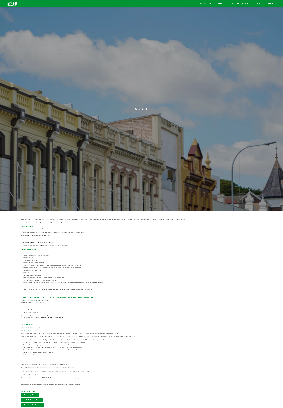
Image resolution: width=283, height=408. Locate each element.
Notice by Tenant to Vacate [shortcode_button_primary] (32, 400)
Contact (270, 3)
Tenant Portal (40, 327)
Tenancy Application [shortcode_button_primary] (30, 395)
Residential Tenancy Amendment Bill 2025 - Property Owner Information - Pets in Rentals (45, 245)
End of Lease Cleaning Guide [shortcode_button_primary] (32, 405)
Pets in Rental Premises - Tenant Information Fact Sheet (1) (37, 242)
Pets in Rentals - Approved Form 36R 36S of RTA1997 (35, 235)
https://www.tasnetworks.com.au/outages (52, 317)
